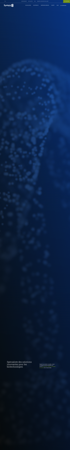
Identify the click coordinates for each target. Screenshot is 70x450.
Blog (58, 5)
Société (52, 5)
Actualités (30, 1)
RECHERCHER (63, 5)
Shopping (67, 1)
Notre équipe (24, 1)
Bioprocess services (45, 5)
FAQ (35, 1)
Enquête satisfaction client (42, 1)
